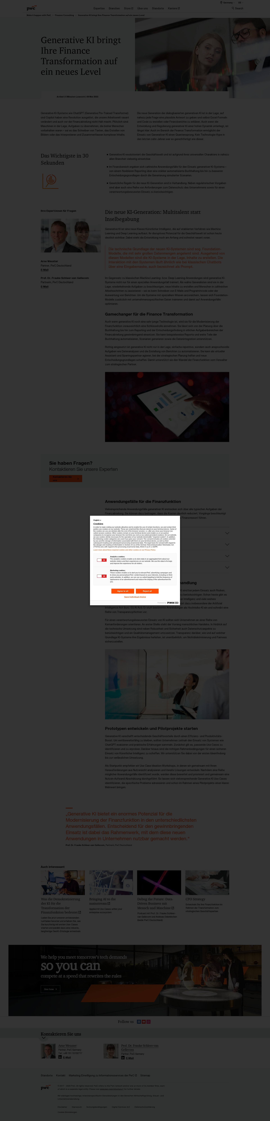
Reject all (147, 591)
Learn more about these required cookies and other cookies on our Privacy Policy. (124, 550)
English (96, 520)
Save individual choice (135, 597)
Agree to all (122, 591)
